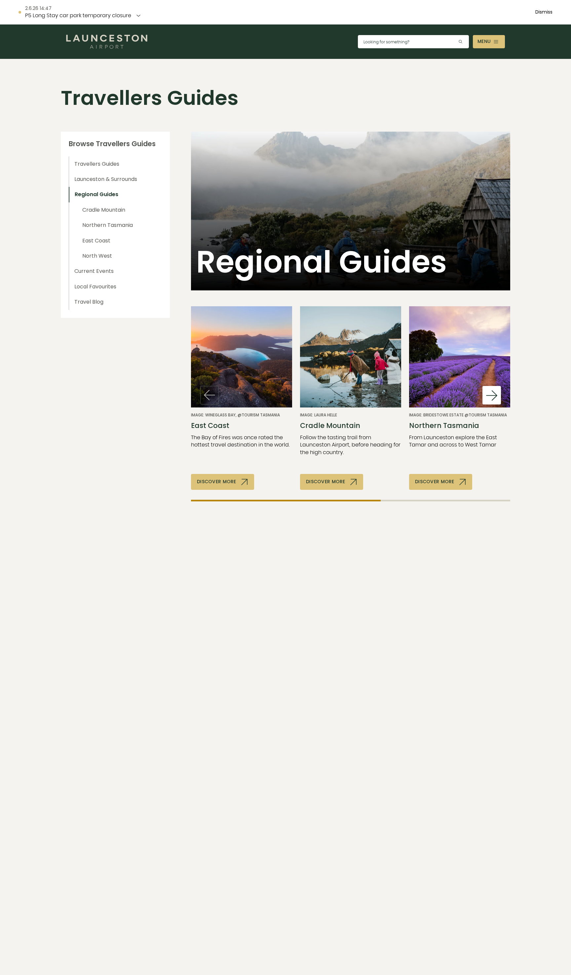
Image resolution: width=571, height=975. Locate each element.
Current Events (94, 271)
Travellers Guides (96, 164)
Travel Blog (88, 302)
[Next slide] (491, 395)
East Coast (96, 240)
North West (97, 256)
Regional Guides (96, 194)
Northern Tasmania (107, 225)
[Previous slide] (209, 395)
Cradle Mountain (103, 210)
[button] (543, 12)
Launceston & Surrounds (105, 179)
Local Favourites (95, 286)
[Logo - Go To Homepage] (106, 41)
